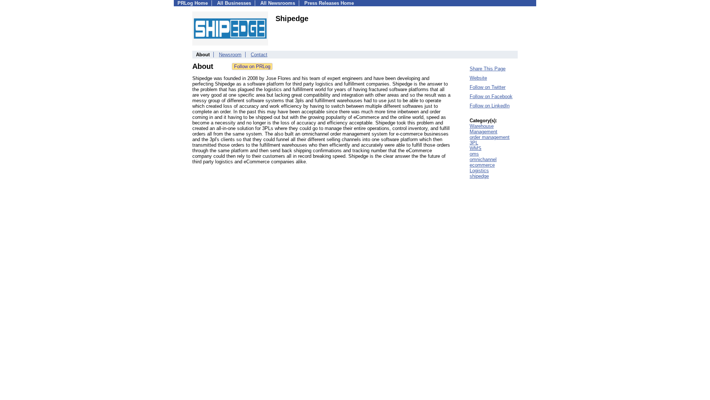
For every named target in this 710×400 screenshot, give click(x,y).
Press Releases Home (329, 3)
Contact (259, 54)
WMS (475, 148)
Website (478, 78)
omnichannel (483, 159)
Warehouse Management (483, 128)
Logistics (479, 170)
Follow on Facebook (491, 96)
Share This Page (488, 68)
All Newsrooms (277, 3)
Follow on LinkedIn (490, 106)
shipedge (479, 176)
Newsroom (230, 54)
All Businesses (234, 3)
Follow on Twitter (488, 87)
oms (474, 154)
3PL (474, 143)
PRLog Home (193, 3)
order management (490, 137)
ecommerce (482, 165)
